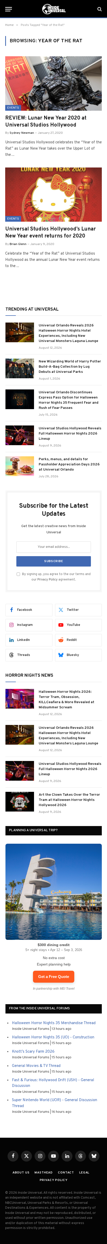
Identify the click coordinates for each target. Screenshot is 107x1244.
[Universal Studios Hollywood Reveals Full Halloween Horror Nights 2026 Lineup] (19, 435)
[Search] (99, 9)
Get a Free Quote (53, 976)
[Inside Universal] (53, 9)
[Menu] (8, 9)
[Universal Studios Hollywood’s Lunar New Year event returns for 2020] (53, 194)
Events (13, 108)
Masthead (44, 1173)
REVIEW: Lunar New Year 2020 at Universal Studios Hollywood (45, 122)
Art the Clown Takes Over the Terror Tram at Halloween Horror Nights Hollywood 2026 (69, 800)
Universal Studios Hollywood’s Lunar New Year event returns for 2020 (50, 233)
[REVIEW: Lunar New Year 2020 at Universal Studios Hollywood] (53, 83)
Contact (66, 1173)
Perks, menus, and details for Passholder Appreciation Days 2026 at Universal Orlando (69, 464)
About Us (21, 1173)
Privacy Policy (47, 580)
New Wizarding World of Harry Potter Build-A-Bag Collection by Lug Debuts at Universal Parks (70, 366)
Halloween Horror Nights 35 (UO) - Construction (53, 1037)
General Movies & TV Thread (36, 1066)
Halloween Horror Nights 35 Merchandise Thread (54, 1023)
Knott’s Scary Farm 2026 (33, 1051)
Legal (84, 1173)
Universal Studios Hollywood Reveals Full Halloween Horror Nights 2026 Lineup (70, 433)
